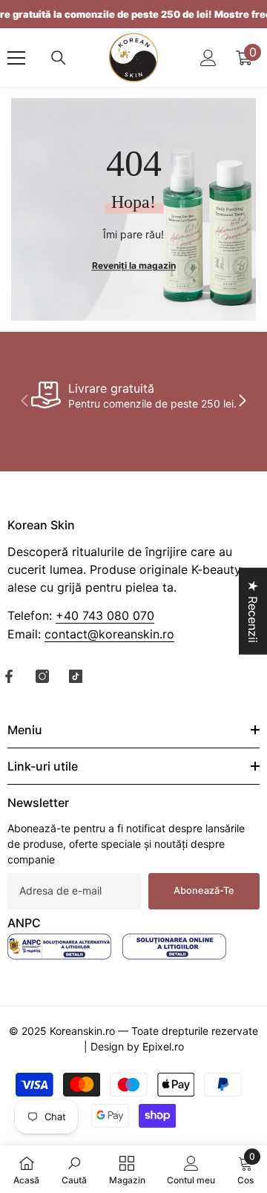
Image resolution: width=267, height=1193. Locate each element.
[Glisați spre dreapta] (242, 401)
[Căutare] (58, 58)
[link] (133, 395)
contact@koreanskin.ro (109, 634)
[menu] (16, 58)
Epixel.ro (163, 1046)
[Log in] (208, 58)
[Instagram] (42, 676)
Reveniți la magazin (134, 265)
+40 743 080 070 (105, 615)
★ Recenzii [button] (252, 610)
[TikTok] (76, 676)
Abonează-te (204, 890)
